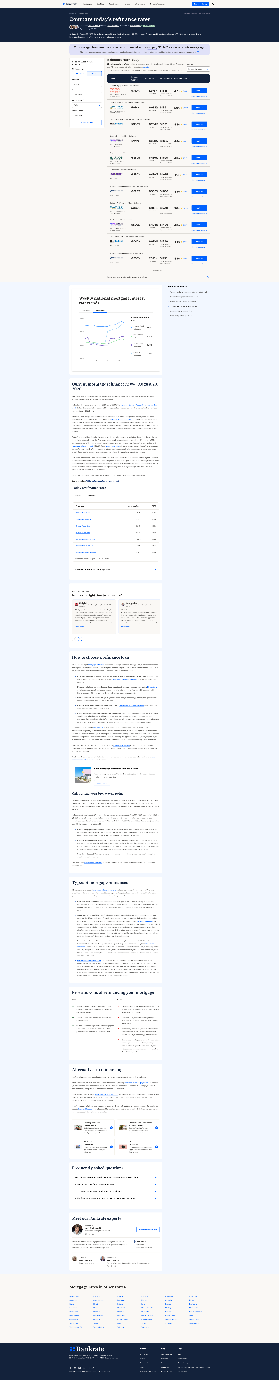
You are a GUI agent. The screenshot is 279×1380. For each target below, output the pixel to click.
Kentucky (193, 1304)
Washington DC (75, 1327)
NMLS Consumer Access (103, 1355)
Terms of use (182, 1371)
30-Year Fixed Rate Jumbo (86, 552)
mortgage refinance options (104, 890)
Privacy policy (182, 1359)
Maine (95, 1308)
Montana (121, 1312)
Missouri (96, 1312)
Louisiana (73, 1308)
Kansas (168, 1304)
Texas (95, 1323)
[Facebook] (70, 1368)
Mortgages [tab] (86, 310)
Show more (79, 627)
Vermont (145, 1323)
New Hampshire (195, 1312)
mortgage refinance (96, 665)
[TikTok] (92, 1368)
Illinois (96, 1304)
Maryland (121, 1308)
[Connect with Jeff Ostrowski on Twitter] (86, 1234)
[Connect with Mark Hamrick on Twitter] (108, 1266)
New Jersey (74, 1315)
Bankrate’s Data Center (148, 1371)
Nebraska (145, 1312)
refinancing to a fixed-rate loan (131, 705)
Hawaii (191, 1300)
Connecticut (98, 1300)
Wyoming (145, 1327)
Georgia (168, 1300)
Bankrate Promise (204, 13)
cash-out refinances (145, 921)
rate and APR (98, 728)
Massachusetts (147, 1308)
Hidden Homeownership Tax (122, 419)
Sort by (190, 64)
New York (121, 1315)
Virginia (168, 1323)
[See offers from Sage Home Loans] (116, 157)
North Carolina (147, 1315)
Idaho (71, 1304)
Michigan (169, 1308)
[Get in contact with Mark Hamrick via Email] (115, 1266)
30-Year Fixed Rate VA (84, 546)
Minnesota (193, 1308)
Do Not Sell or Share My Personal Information (194, 1367)
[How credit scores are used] (84, 100)
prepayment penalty (121, 745)
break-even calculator (93, 862)
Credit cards (144, 1363)
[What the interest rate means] (146, 78)
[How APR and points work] (154, 78)
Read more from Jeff (148, 1229)
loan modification (85, 1109)
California (193, 1296)
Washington (194, 1323)
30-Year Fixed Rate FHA (85, 539)
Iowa (143, 1304)
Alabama (96, 1296)
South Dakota (194, 1319)
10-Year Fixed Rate (83, 532)
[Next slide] (80, 639)
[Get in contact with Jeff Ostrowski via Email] (93, 1234)
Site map (164, 1359)
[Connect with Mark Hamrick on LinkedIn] (111, 1266)
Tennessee (73, 1323)
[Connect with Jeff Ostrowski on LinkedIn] (89, 1234)
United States (74, 1296)
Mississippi (73, 1312)
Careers (164, 1363)
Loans (142, 1367)
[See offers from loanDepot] (116, 174)
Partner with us (166, 1371)
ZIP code (75, 79)
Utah (119, 1323)
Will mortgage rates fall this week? (102, 481)
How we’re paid (166, 1354)
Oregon (96, 1319)
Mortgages (72, 13)
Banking (142, 1359)
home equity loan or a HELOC (106, 1094)
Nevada (168, 1312)
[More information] (198, 52)
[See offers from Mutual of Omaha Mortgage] (116, 191)
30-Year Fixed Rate (83, 513)
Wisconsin (121, 1327)
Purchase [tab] (78, 496)
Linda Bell (83, 603)
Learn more (102, 783)
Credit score (77, 100)
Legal (180, 1354)
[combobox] (87, 105)
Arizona (144, 1296)
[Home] (70, 4)
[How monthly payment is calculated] (171, 78)
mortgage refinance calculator (125, 679)
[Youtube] (88, 1368)
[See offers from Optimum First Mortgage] (116, 107)
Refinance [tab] (100, 310)
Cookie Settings (183, 1363)
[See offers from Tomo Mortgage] (116, 90)
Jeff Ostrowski (94, 25)
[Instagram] (79, 1368)
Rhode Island (146, 1319)
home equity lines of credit (82, 446)
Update (146, 67)
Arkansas (169, 1296)
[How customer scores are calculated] (189, 78)
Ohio (191, 1315)
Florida (144, 1300)
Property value (78, 90)
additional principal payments (136, 1083)
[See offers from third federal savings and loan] (116, 124)
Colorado (73, 1300)
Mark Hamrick (135, 25)
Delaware (121, 1300)
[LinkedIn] (84, 1368)
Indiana (120, 1304)
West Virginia (98, 1327)
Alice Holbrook (113, 25)
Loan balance (77, 111)
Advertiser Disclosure (190, 13)
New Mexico (98, 1315)
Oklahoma (73, 1319)
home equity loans (113, 446)
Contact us (165, 1367)
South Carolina (171, 1319)
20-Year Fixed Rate (83, 519)
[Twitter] (75, 1368)
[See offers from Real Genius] (116, 140)
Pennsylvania (122, 1319)
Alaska (120, 1296)
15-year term (152, 687)
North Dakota (170, 1315)
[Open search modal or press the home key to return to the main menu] (213, 4)
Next (198, 91)
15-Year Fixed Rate (83, 526)
